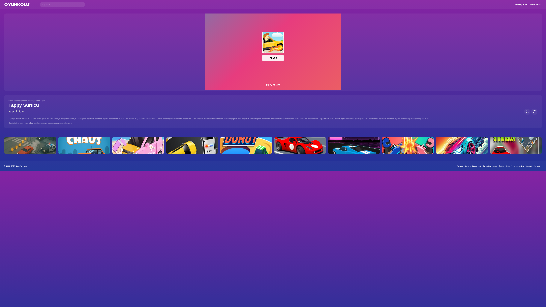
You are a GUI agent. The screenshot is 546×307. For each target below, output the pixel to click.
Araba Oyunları (21, 101)
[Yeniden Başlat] (534, 112)
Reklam (460, 166)
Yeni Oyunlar (521, 4)
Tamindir (537, 166)
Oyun (11, 101)
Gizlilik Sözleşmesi (490, 166)
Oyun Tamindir (526, 166)
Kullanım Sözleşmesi (473, 166)
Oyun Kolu (17, 4)
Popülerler (535, 4)
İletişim (501, 166)
